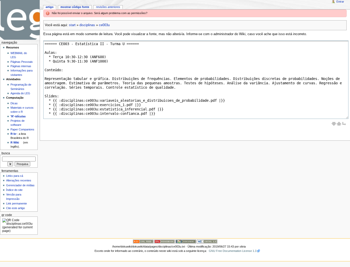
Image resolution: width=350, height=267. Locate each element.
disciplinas (87, 25)
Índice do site (14, 189)
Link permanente (16, 203)
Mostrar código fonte (74, 6)
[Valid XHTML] (207, 241)
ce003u (104, 25)
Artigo (50, 6)
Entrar (340, 1)
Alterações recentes (18, 180)
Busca (6, 153)
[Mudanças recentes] (143, 241)
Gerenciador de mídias (20, 185)
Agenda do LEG (20, 93)
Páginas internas (21, 66)
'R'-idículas (18, 116)
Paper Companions (22, 129)
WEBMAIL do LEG (19, 55)
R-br (13, 133)
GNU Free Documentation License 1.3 (232, 250)
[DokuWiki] (186, 241)
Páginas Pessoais (22, 61)
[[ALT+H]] (20, 20)
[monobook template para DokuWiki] (164, 241)
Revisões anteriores (108, 6)
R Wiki (15, 142)
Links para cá (14, 175)
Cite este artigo (15, 208)
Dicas (14, 103)
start (72, 25)
